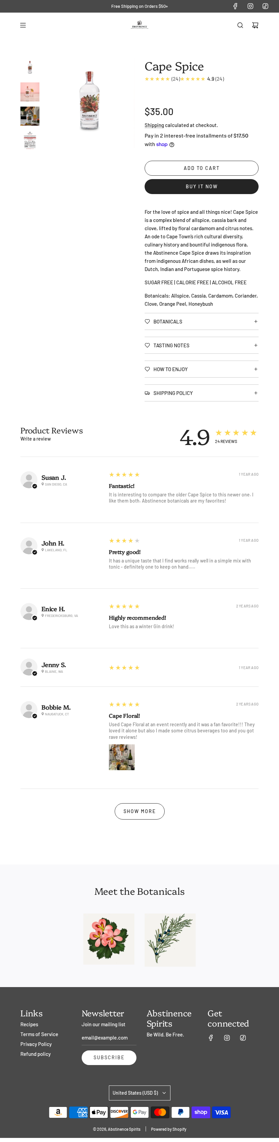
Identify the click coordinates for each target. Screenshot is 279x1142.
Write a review (35, 439)
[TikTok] (265, 6)
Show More (140, 811)
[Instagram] (250, 6)
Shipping (154, 125)
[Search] (240, 25)
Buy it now (202, 186)
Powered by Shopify (168, 1129)
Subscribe (109, 1057)
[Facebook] (235, 6)
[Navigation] (22, 25)
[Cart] (255, 25)
